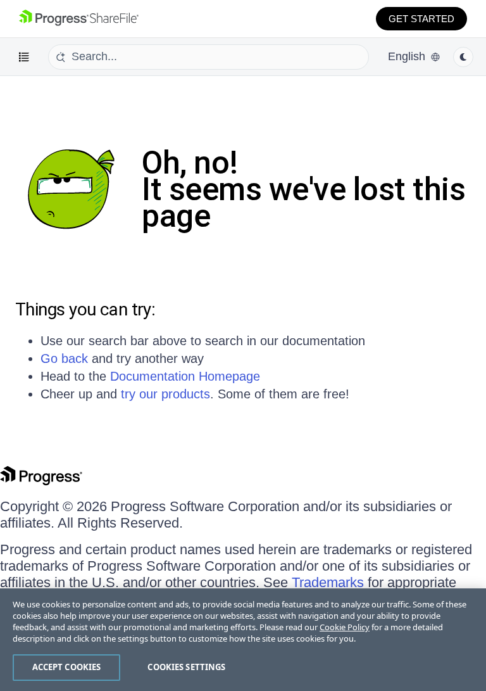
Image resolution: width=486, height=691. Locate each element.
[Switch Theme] (463, 57)
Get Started (421, 18)
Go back (64, 358)
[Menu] (24, 57)
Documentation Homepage (185, 376)
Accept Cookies (66, 667)
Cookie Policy (345, 627)
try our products (165, 394)
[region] (243, 639)
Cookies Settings (186, 667)
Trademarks (328, 582)
